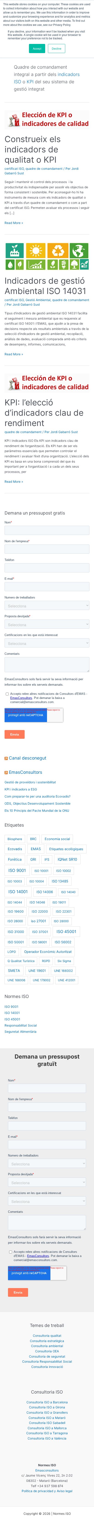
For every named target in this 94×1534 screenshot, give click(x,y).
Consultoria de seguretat (47, 1356)
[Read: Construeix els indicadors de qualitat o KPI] (47, 119)
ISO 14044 (15, 902)
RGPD (46, 961)
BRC (33, 839)
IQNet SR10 (67, 859)
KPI (30, 81)
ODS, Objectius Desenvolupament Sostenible (37, 803)
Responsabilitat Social (21, 1025)
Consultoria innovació (47, 1367)
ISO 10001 (41, 871)
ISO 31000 (16, 932)
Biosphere (15, 839)
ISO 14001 (18, 891)
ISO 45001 (66, 931)
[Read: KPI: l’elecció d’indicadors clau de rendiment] (47, 383)
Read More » (14, 222)
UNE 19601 (37, 971)
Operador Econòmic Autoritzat (48, 952)
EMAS (36, 849)
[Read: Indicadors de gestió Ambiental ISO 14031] (47, 256)
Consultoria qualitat (47, 1335)
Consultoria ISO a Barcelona (47, 1402)
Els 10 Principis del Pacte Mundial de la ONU (37, 810)
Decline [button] (56, 48)
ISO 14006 (45, 892)
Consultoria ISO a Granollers (47, 1412)
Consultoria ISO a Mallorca (47, 1428)
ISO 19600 (16, 911)
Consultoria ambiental (47, 1346)
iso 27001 (38, 921)
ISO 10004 (36, 881)
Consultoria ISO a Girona (47, 1407)
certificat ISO (14, 168)
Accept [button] (37, 48)
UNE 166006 (16, 980)
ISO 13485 (60, 881)
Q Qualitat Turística (21, 961)
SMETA (14, 970)
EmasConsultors (25, 772)
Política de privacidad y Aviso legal (47, 1491)
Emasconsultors (47, 1470)
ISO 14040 (68, 892)
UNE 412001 (66, 980)
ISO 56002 (63, 942)
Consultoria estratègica (47, 1341)
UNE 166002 (63, 971)
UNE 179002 (41, 980)
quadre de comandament (44, 168)
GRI (33, 859)
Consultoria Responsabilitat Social (47, 1361)
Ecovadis (15, 849)
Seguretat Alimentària (21, 1031)
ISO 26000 (15, 921)
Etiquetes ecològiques (66, 849)
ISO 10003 (15, 881)
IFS (46, 859)
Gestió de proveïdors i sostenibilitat (30, 782)
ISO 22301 (63, 911)
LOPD (12, 952)
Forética (15, 859)
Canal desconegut (27, 758)
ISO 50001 (16, 942)
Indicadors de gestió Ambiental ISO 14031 (45, 286)
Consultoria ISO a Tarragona (47, 1433)
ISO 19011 (59, 902)
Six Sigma (64, 961)
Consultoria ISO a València (47, 1438)
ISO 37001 (40, 932)
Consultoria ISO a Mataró (47, 1418)
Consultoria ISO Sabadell (47, 1423)
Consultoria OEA (47, 1351)
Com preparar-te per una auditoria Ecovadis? (37, 796)
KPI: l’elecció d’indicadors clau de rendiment (44, 412)
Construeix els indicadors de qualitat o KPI (33, 149)
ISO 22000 (40, 911)
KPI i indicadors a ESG (21, 789)
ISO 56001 (39, 942)
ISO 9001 (17, 870)
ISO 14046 (37, 902)
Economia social (57, 839)
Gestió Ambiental (38, 300)
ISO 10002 (63, 871)
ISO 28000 (61, 921)
